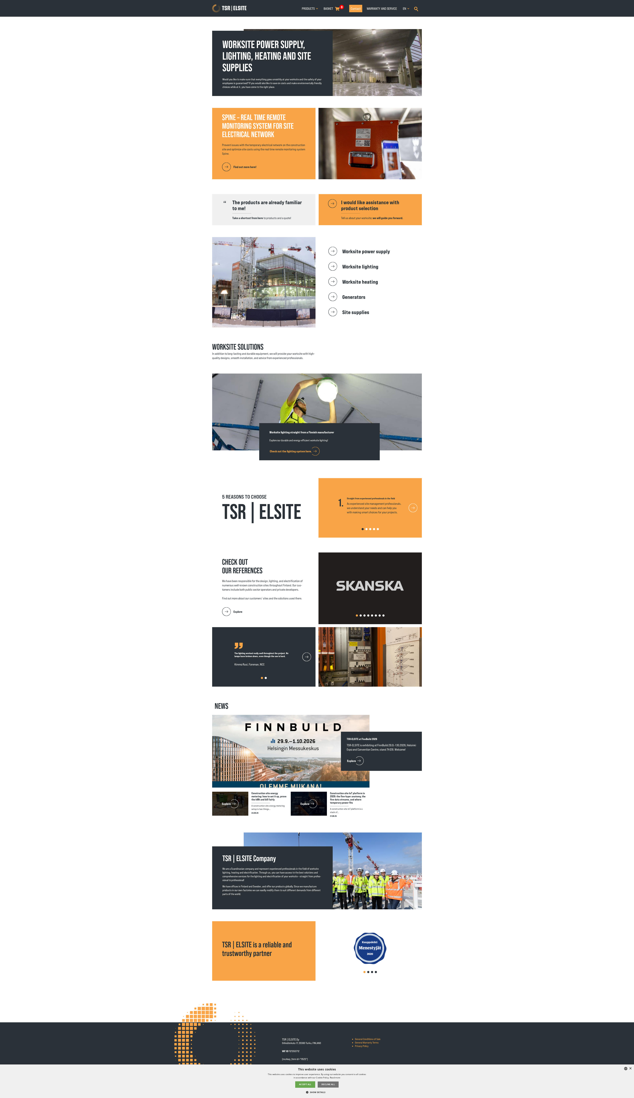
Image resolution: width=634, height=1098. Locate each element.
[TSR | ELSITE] (229, 8)
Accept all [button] (305, 1084)
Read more (335, 1077)
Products (308, 8)
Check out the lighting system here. (291, 451)
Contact (356, 8)
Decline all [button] (328, 1084)
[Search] (416, 8)
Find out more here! (244, 167)
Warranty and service (382, 8)
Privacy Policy (362, 1045)
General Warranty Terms (367, 1042)
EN (405, 8)
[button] (414, 507)
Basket (328, 8)
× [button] (630, 1068)
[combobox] (625, 1068)
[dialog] (317, 1081)
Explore (237, 611)
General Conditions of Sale (367, 1039)
